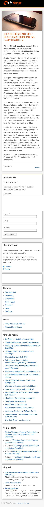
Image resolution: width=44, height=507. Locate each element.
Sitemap (26, 503)
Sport (7, 308)
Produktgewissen (11, 488)
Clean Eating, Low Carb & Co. (16, 357)
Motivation (9, 305)
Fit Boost (7, 267)
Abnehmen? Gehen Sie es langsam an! (20, 398)
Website (7, 228)
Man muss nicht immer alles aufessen (19, 408)
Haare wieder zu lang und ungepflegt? (19, 389)
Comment (7, 194)
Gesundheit (9, 299)
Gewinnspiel (10, 302)
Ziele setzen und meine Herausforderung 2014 (22, 371)
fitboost (7, 269)
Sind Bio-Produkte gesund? (15, 401)
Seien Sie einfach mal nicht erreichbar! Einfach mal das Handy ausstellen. (19, 37)
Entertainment (10, 292)
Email (6, 221)
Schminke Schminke (13, 483)
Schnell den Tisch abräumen (16, 405)
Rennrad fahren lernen (13, 327)
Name (7, 214)
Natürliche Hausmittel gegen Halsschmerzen (22, 342)
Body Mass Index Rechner (15, 324)
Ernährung (9, 295)
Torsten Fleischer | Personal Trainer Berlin (21, 432)
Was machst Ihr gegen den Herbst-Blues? (21, 386)
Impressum (20, 503)
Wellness (37, 167)
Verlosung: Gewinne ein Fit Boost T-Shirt (20, 411)
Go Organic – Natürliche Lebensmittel (19, 339)
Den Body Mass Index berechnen (17, 420)
